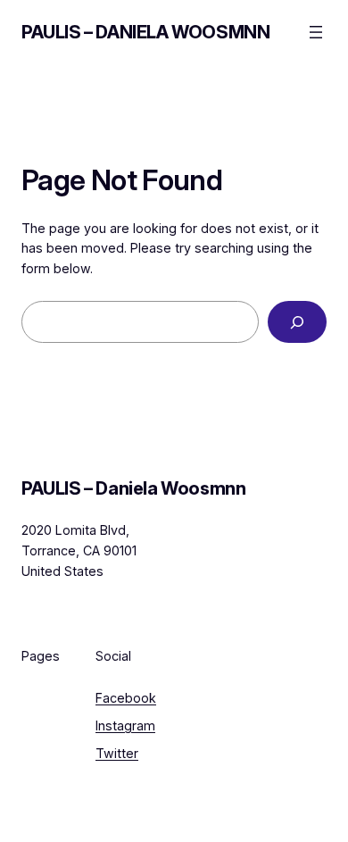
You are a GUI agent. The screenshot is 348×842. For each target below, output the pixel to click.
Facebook (125, 697)
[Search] (297, 322)
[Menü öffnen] (316, 32)
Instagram (125, 725)
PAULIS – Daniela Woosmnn (145, 32)
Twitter (116, 753)
